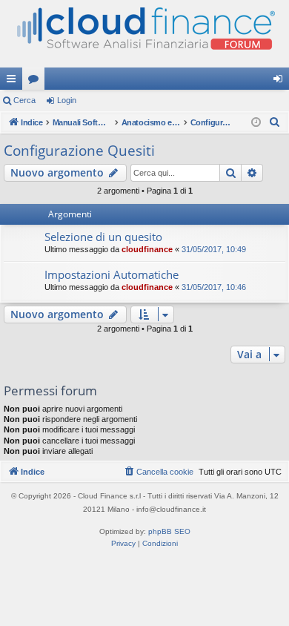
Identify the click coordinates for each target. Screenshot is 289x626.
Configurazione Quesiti (79, 150)
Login (66, 100)
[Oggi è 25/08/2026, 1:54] (256, 122)
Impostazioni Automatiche (111, 274)
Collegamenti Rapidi (14, 81)
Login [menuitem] (281, 81)
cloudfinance (147, 249)
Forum (36, 81)
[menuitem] (275, 122)
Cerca (24, 100)
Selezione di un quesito (103, 236)
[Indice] (144, 33)
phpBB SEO (169, 531)
